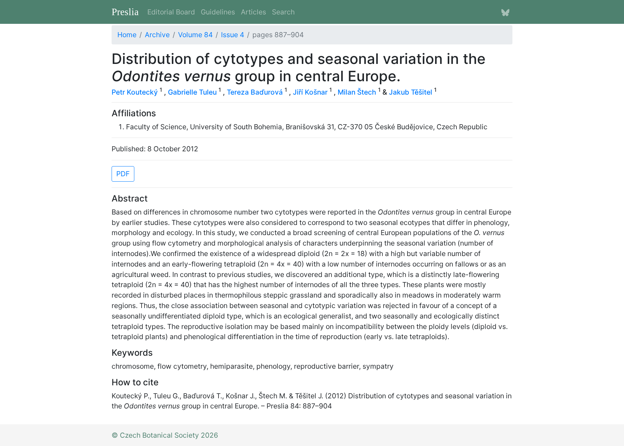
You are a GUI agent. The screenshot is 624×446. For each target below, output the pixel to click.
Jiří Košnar (310, 92)
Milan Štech (357, 92)
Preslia (125, 12)
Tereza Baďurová (255, 92)
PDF (123, 173)
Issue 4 (232, 34)
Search (283, 12)
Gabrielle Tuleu (192, 92)
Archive (157, 34)
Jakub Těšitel (410, 92)
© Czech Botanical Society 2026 (165, 435)
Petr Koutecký (135, 92)
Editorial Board (171, 12)
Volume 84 (195, 34)
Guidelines (218, 12)
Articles (253, 12)
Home (126, 34)
